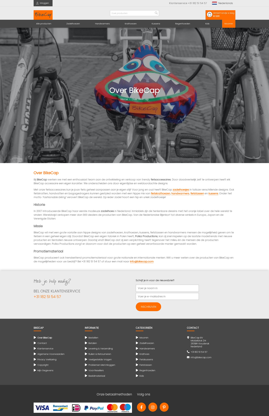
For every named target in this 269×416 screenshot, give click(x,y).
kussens (213, 193)
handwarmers (180, 193)
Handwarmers (102, 23)
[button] (222, 3)
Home (124, 99)
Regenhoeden (182, 23)
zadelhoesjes (181, 189)
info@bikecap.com (142, 261)
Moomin (229, 23)
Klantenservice (188, 3)
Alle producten (43, 23)
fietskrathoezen (160, 193)
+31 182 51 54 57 (47, 296)
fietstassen (197, 193)
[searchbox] (134, 13)
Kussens (156, 23)
